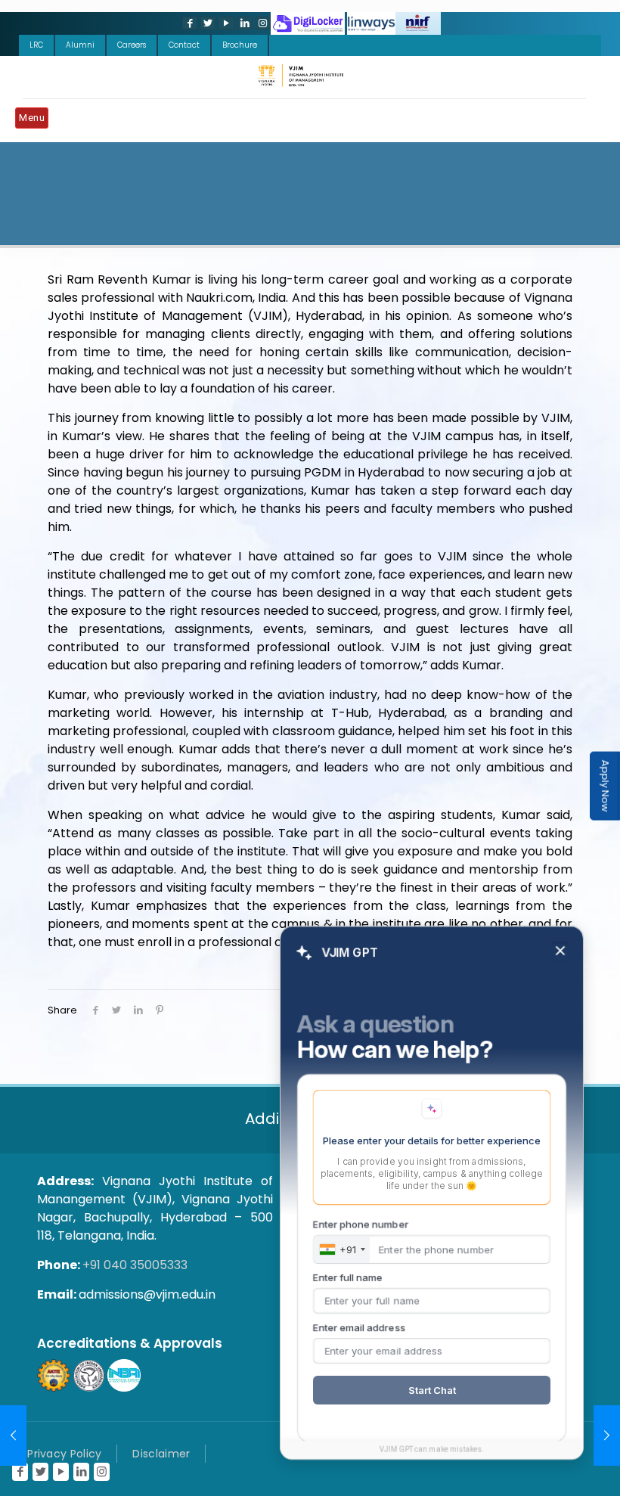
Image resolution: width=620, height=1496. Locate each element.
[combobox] (342, 1249)
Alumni (80, 45)
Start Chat (432, 1390)
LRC (36, 45)
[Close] (560, 952)
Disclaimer (161, 1453)
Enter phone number (360, 1224)
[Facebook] (188, 23)
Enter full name (348, 1277)
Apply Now (605, 786)
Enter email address (359, 1327)
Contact (184, 45)
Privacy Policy (64, 1453)
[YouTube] (224, 23)
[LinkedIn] (243, 23)
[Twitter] (206, 23)
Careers (131, 45)
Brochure (239, 45)
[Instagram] (262, 23)
